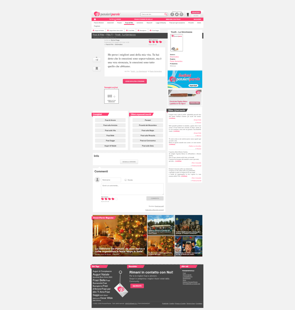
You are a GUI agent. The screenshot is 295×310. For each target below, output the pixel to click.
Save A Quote (187, 275)
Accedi (196, 15)
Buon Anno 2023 (106, 277)
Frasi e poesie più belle (143, 19)
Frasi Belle (131, 30)
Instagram (181, 14)
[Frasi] (95, 20)
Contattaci (199, 303)
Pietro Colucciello (196, 163)
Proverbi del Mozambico (148, 125)
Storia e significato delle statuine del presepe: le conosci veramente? (188, 232)
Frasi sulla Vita (110, 130)
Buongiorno (143, 30)
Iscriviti (137, 286)
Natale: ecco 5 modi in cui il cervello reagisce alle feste (160, 253)
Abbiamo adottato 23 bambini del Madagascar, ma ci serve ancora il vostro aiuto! (159, 231)
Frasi (99, 23)
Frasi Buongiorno (100, 284)
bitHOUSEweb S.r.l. (131, 303)
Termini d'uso (191, 303)
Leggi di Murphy (161, 23)
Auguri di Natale (99, 30)
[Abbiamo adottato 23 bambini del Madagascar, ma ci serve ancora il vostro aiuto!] (161, 225)
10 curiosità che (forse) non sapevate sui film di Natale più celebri (188, 253)
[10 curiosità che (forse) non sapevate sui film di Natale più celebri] (188, 246)
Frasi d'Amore (100, 287)
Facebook (172, 14)
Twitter (177, 14)
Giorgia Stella (197, 120)
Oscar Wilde (106, 298)
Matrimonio (96, 298)
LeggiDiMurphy (187, 276)
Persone (198, 122)
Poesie (119, 23)
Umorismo (140, 23)
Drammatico (118, 44)
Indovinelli (110, 23)
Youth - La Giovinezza (139, 71)
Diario (199, 23)
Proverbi (191, 23)
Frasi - (107, 13)
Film (129, 23)
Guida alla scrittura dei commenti (154, 210)
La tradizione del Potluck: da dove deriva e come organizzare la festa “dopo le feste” (120, 250)
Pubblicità (165, 303)
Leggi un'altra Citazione (134, 81)
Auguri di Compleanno (102, 271)
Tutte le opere (115, 19)
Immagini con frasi (173, 19)
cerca (161, 14)
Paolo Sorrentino (156, 71)
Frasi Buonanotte (101, 281)
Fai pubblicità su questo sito (191, 284)
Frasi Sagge (155, 30)
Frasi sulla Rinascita (148, 135)
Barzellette (96, 277)
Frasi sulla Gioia (148, 145)
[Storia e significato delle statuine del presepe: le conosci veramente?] (188, 225)
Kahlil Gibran (104, 295)
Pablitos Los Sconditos (195, 146)
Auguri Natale (101, 274)
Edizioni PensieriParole (190, 282)
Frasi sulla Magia (148, 130)
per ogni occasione (177, 23)
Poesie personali (196, 165)
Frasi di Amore (110, 120)
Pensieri (148, 120)
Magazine (197, 19)
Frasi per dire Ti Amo (102, 290)
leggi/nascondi (159, 206)
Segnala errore (129, 162)
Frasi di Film (109, 44)
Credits (171, 303)
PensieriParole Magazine (103, 217)
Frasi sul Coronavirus (148, 140)
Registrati (196, 12)
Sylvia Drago (115, 40)
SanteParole (187, 278)
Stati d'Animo (97, 300)
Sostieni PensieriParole (185, 79)
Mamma (199, 135)
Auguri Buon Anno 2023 (116, 30)
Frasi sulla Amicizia (110, 125)
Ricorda (130, 180)
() (185, 116)
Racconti (149, 23)
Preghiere (97, 26)
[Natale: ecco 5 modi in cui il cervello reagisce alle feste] (161, 246)
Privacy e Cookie (180, 303)
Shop (184, 280)
